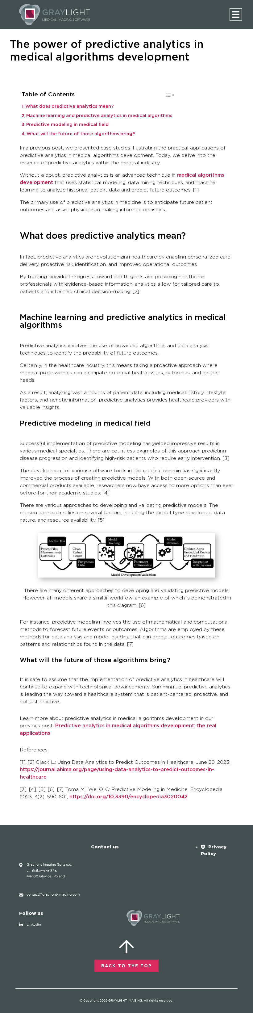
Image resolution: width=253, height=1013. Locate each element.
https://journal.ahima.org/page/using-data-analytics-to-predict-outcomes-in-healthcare (117, 773)
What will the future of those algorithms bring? (81, 134)
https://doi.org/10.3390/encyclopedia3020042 (128, 796)
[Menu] (236, 14)
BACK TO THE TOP (126, 966)
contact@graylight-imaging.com (53, 894)
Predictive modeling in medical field (67, 125)
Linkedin (34, 924)
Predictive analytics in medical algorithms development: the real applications (118, 729)
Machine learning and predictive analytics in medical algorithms (99, 116)
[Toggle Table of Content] (166, 96)
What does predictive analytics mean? (69, 106)
